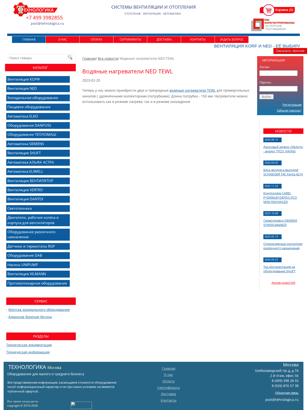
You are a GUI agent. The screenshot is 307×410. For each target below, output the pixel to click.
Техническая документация (29, 345)
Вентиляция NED (22, 88)
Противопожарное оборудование (37, 283)
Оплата (96, 39)
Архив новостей (283, 282)
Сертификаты (130, 39)
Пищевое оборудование (28, 106)
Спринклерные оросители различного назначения (282, 246)
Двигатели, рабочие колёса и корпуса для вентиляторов (33, 220)
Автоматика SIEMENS (25, 143)
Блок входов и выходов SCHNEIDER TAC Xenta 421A (283, 172)
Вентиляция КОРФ (23, 79)
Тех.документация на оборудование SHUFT (279, 269)
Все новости (108, 58)
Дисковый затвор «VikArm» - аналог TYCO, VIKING (283, 149)
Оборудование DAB (24, 255)
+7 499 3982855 (44, 17)
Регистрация (292, 104)
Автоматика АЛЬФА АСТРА (30, 162)
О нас (62, 39)
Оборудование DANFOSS (29, 125)
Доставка (164, 39)
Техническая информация (28, 352)
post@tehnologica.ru (282, 399)
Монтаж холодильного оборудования (39, 309)
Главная (28, 39)
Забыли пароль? (289, 110)
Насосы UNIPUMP (22, 264)
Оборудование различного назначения (31, 234)
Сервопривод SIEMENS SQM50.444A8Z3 (280, 222)
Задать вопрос (232, 39)
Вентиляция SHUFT (24, 152)
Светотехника (19, 208)
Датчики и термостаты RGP (31, 246)
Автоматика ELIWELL (25, 171)
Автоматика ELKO (22, 116)
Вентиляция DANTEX (25, 198)
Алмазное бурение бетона (30, 317)
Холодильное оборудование (32, 97)
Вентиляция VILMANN (26, 273)
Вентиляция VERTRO (25, 189)
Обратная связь (287, 393)
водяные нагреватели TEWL (193, 90)
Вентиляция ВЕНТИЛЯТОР (30, 180)
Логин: (265, 67)
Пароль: (266, 82)
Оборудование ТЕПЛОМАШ (31, 134)
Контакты (198, 39)
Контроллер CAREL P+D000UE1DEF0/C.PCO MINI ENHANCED (280, 197)
